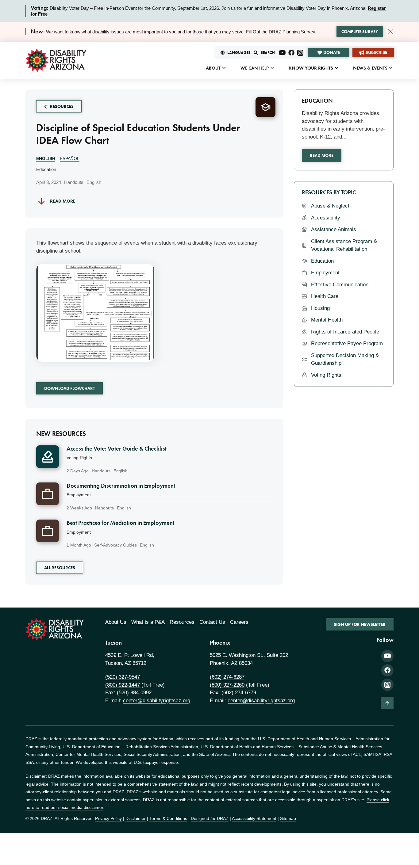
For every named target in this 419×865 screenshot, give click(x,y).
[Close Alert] (391, 31)
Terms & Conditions (168, 818)
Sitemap (288, 818)
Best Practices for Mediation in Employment (120, 523)
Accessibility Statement (254, 818)
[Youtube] (282, 53)
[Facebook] (291, 53)
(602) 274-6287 (227, 677)
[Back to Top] (387, 703)
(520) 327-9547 (122, 677)
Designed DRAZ (210, 818)
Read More (321, 155)
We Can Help (254, 68)
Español (69, 158)
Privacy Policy (108, 818)
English (45, 158)
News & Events (370, 68)
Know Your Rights (311, 68)
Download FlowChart (69, 388)
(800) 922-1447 (122, 685)
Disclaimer (135, 818)
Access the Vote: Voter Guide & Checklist (117, 448)
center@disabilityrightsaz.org (156, 700)
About (213, 68)
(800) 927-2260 (227, 685)
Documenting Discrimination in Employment (121, 486)
